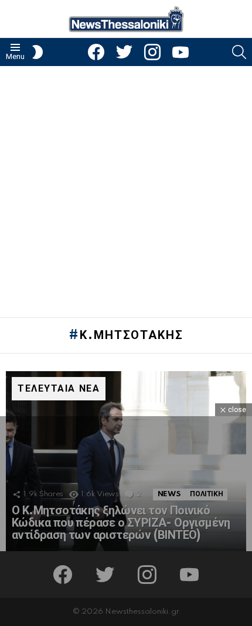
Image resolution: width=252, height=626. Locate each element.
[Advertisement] (126, 191)
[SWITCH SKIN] (37, 52)
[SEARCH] (239, 52)
